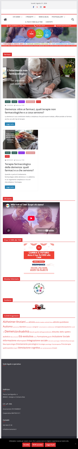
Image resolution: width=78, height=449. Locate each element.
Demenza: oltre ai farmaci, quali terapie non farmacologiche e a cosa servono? (30, 111)
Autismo (8, 326)
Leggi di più (50, 445)
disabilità (23, 331)
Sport (15, 348)
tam (41, 348)
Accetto (26, 445)
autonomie (16, 327)
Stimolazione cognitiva (29, 347)
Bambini (23, 326)
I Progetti (29, 17)
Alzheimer (9, 322)
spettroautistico (8, 348)
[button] (21, 16)
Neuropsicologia (9, 344)
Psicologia (41, 344)
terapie (54, 348)
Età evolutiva (26, 336)
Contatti (49, 22)
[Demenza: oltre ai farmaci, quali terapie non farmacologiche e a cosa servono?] (39, 78)
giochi (50, 337)
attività (32, 322)
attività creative (40, 322)
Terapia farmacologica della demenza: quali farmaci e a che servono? (19, 167)
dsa (12, 337)
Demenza (21, 101)
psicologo (48, 344)
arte (27, 322)
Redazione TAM (19, 105)
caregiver (35, 327)
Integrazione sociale (37, 340)
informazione (30, 101)
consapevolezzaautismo (63, 327)
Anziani (8, 101)
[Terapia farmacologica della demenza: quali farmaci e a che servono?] (20, 139)
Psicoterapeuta (56, 344)
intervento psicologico (54, 341)
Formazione (42, 336)
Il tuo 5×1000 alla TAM (33, 22)
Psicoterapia (66, 344)
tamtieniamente (47, 348)
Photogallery (57, 17)
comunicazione (43, 327)
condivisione (50, 327)
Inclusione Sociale (61, 336)
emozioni (15, 337)
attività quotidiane (61, 322)
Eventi (35, 337)
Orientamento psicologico (27, 344)
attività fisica (49, 322)
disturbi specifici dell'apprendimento (41, 332)
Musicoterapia (70, 341)
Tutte (38, 101)
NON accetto (38, 445)
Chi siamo (16, 17)
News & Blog (44, 17)
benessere (29, 327)
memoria (63, 341)
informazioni (22, 340)
